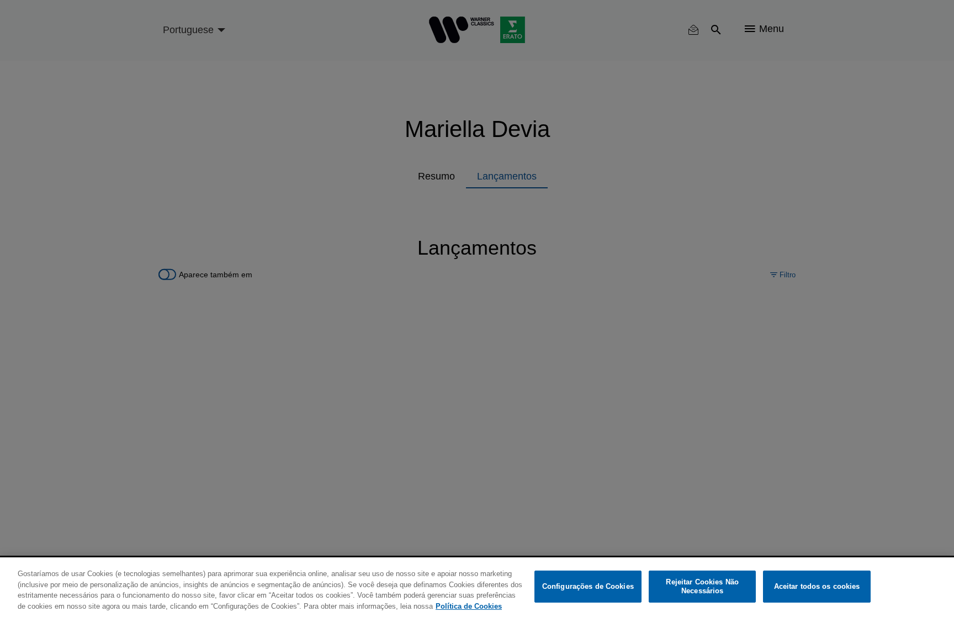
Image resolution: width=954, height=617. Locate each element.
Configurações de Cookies (588, 586)
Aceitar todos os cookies (817, 586)
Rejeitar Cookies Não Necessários (702, 586)
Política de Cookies (469, 606)
